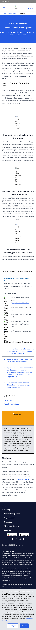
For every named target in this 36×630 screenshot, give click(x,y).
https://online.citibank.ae (20, 303)
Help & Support (9, 518)
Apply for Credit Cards (11, 404)
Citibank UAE (6, 1)
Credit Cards (8, 401)
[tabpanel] (18, 305)
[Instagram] (16, 539)
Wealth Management (12, 514)
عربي (32, 1)
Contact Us (8, 522)
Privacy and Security (11, 526)
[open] (4, 7)
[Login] (31, 6)
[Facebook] (12, 539)
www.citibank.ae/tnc (25, 479)
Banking (7, 510)
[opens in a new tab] (12, 534)
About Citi (7, 530)
